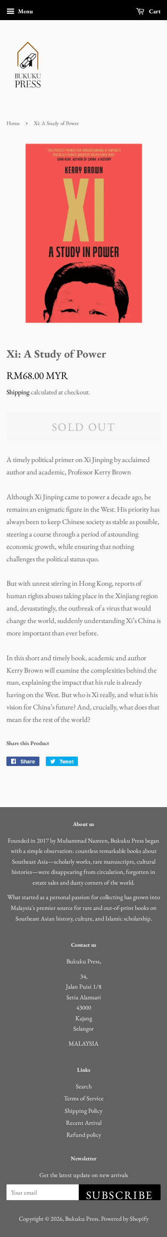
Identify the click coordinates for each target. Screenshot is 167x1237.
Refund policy (83, 1134)
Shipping (18, 391)
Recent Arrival (83, 1122)
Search (84, 1086)
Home (13, 123)
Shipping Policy (83, 1110)
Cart (154, 11)
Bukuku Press (81, 1218)
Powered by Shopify (125, 1218)
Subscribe (119, 1194)
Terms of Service (84, 1098)
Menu (25, 11)
